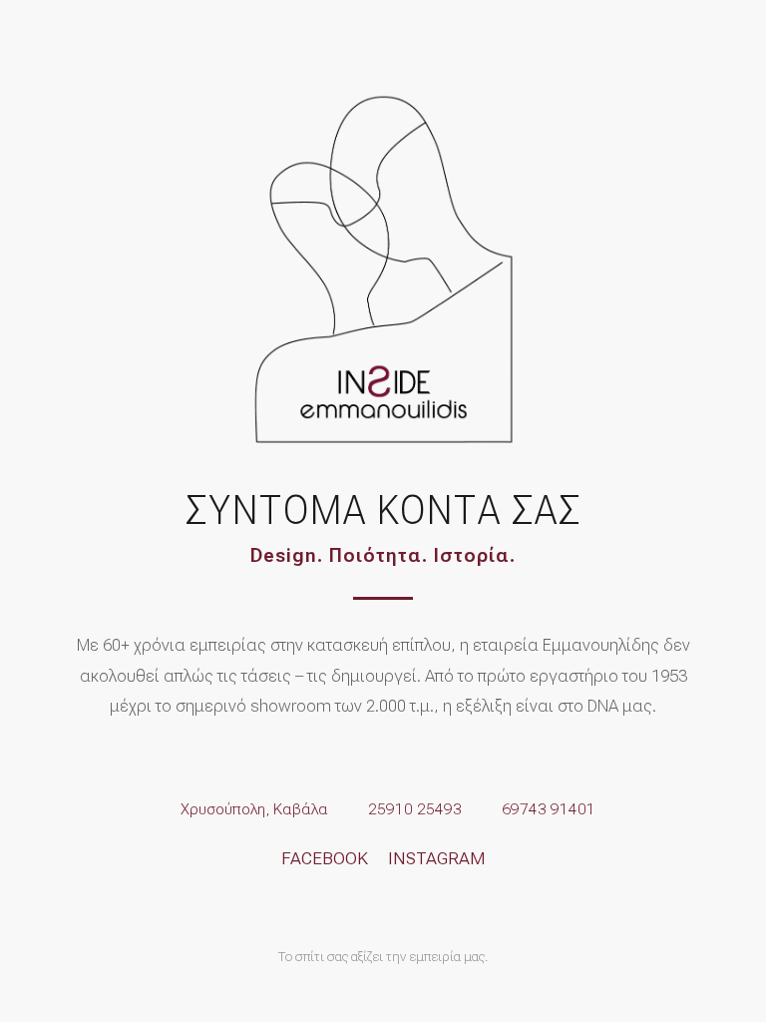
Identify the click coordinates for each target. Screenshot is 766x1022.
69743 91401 (548, 809)
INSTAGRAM (437, 858)
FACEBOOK (324, 858)
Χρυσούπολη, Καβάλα (254, 809)
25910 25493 (415, 809)
